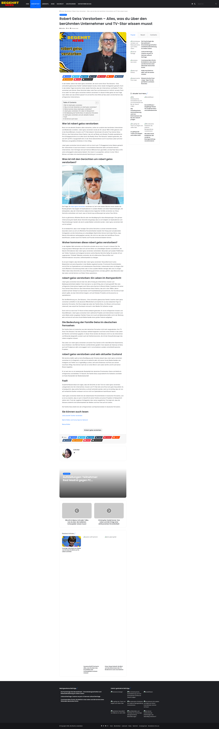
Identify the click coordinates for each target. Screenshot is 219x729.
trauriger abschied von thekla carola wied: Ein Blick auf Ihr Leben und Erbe (71, 549)
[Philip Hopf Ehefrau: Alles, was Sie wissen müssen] (135, 73)
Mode (52, 4)
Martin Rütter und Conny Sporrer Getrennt (75, 420)
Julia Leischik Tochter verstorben (72, 415)
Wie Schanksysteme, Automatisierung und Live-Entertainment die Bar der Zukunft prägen (136, 114)
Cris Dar (63, 28)
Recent (143, 35)
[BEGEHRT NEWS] (12, 4)
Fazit (65, 117)
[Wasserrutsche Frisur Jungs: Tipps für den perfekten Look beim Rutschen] (135, 80)
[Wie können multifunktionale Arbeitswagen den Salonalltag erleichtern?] (152, 714)
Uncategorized (71, 4)
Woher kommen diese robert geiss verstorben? (78, 109)
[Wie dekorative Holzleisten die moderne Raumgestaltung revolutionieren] (150, 127)
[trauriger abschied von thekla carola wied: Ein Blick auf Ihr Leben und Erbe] (71, 541)
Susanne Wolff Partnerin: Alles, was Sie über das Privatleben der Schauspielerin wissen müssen (91, 670)
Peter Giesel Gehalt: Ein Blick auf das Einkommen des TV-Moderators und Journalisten (114, 668)
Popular (133, 35)
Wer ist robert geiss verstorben (73, 105)
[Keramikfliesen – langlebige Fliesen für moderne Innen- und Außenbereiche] (150, 99)
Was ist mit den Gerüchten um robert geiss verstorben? (80, 107)
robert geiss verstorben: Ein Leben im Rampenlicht (79, 111)
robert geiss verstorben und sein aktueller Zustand (79, 115)
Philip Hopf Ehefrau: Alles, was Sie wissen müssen (147, 72)
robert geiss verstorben (78, 206)
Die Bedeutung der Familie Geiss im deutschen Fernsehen (81, 113)
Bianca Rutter (66, 424)
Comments (153, 35)
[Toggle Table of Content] (96, 102)
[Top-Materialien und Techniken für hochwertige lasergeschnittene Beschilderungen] (135, 714)
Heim (27, 4)
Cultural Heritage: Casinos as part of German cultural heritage (147, 54)
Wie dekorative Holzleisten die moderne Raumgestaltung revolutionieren (149, 137)
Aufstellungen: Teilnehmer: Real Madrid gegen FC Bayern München (80, 480)
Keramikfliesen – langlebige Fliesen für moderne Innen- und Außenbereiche (150, 107)
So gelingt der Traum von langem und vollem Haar (136, 133)
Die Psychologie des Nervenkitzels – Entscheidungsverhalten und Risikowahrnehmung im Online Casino (149, 44)
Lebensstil (45, 4)
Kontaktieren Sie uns (84, 4)
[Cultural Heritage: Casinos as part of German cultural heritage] (135, 54)
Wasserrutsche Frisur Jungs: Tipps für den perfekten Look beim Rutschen (148, 81)
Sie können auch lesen (71, 119)
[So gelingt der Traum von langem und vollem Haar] (137, 126)
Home (62, 11)
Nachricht (60, 4)
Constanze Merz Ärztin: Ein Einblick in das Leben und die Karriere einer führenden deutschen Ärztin (148, 63)
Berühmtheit (35, 4)
